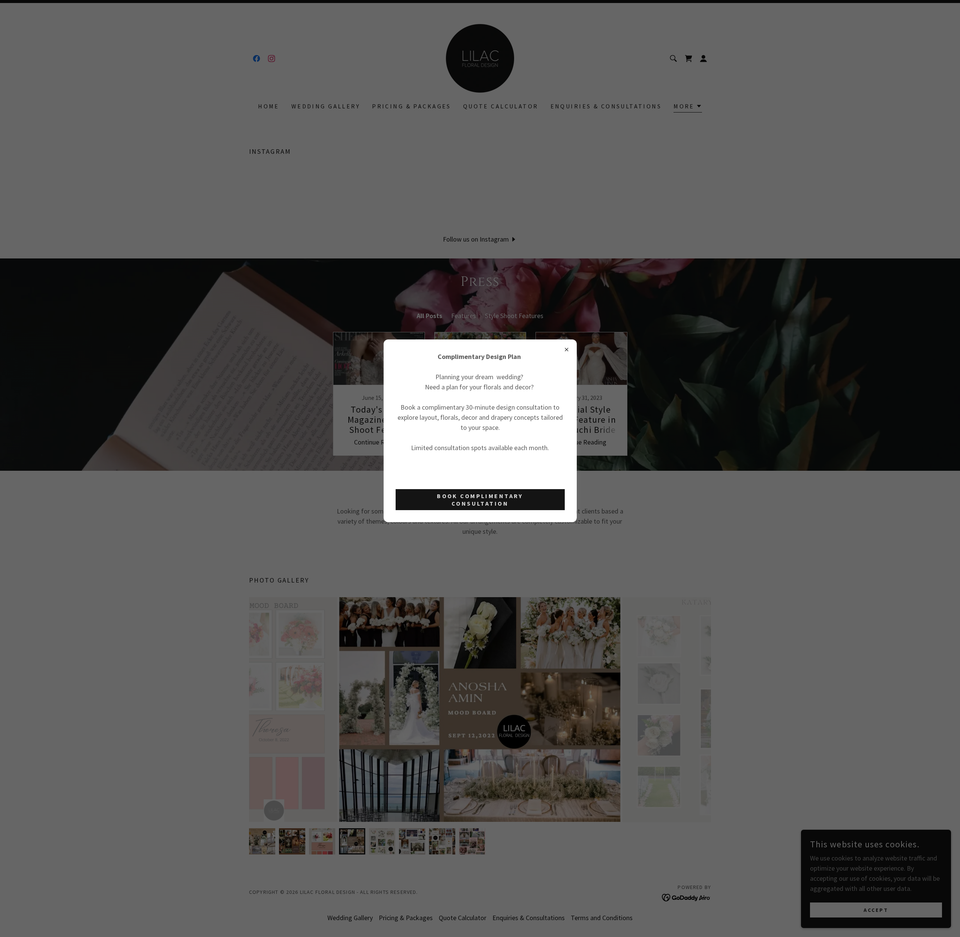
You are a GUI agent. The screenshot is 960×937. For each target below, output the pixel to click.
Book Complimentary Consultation (480, 499)
